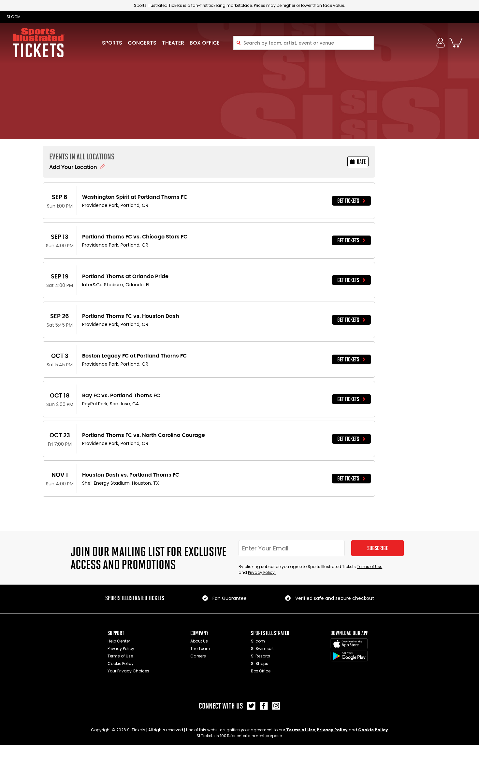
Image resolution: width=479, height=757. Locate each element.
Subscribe (377, 548)
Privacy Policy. (262, 572)
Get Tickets (348, 200)
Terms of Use (369, 566)
